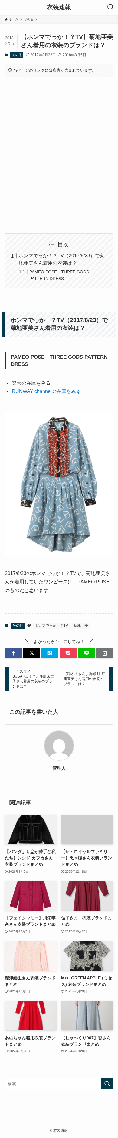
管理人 (59, 768)
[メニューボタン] (7, 7)
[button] (13, 653)
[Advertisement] (59, 155)
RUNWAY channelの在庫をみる (46, 391)
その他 (17, 55)
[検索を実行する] (107, 1083)
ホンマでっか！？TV (51, 626)
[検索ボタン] (110, 7)
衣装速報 (59, 7)
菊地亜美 (81, 626)
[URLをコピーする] (104, 653)
